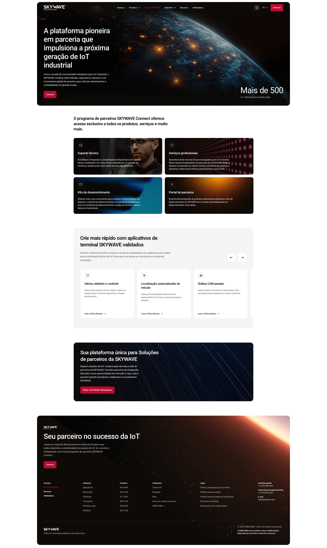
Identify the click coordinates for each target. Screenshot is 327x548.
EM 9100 (124, 492)
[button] (134, 7)
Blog (154, 496)
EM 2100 (124, 510)
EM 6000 (124, 506)
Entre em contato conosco (164, 501)
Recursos (184, 8)
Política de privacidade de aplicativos (217, 496)
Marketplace (198, 8)
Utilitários (87, 496)
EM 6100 (124, 501)
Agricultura (88, 487)
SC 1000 (124, 496)
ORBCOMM (157, 506)
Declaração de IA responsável (213, 506)
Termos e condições (209, 501)
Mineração (87, 492)
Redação (156, 492)
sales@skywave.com (266, 500)
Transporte (88, 501)
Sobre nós (156, 487)
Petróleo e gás (89, 506)
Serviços (121, 8)
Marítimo (87, 510)
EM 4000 (124, 487)
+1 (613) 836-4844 (265, 486)
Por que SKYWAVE (152, 8)
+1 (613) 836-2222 (265, 493)
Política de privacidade (210, 492)
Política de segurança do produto (215, 487)
